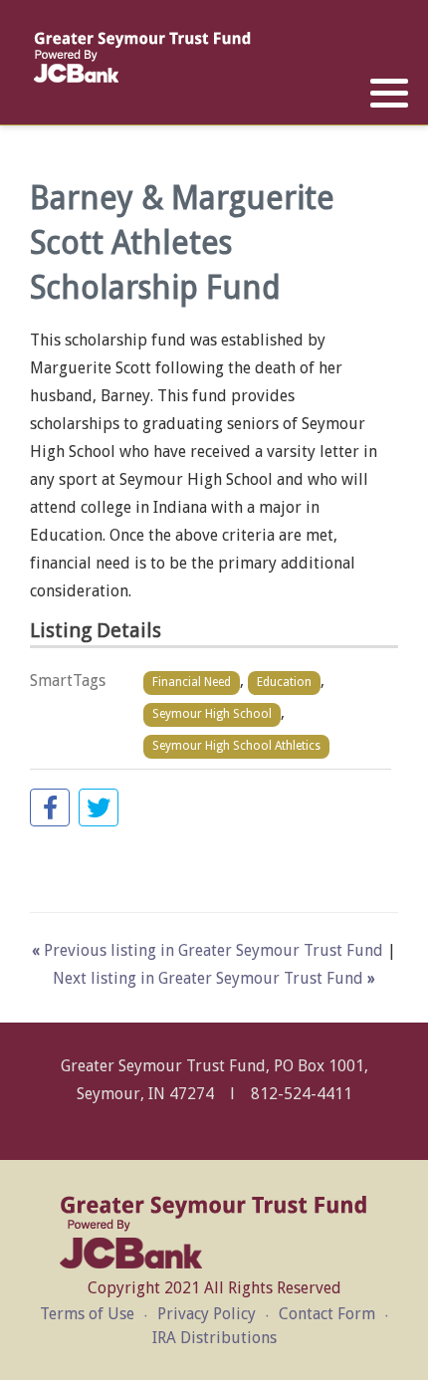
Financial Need (191, 682)
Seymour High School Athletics (236, 746)
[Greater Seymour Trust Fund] (142, 57)
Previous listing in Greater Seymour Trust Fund (209, 950)
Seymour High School (212, 714)
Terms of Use (87, 1313)
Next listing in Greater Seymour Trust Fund (214, 978)
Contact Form (327, 1313)
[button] (389, 94)
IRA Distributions (214, 1337)
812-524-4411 (301, 1093)
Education (284, 682)
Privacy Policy (206, 1313)
